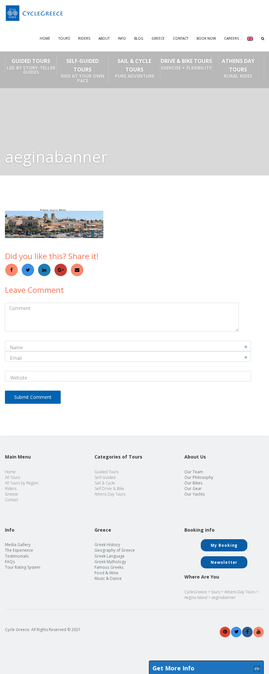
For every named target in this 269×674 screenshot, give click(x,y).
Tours (64, 38)
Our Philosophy (198, 477)
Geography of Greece (114, 550)
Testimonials (17, 556)
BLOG (138, 38)
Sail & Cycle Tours (134, 68)
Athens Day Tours (238, 68)
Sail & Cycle (104, 483)
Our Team (193, 472)
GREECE (158, 38)
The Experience (19, 550)
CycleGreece (195, 592)
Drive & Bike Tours (186, 64)
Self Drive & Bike (109, 488)
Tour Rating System (22, 567)
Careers (231, 38)
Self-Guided (104, 477)
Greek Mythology (110, 561)
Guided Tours (31, 66)
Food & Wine (106, 573)
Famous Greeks (108, 567)
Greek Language (109, 556)
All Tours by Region (21, 483)
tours (215, 592)
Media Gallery (18, 544)
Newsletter (224, 562)
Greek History (107, 544)
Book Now (206, 38)
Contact (180, 38)
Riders (84, 38)
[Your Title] (225, 632)
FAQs (10, 561)
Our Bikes (193, 483)
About (104, 38)
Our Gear (193, 488)
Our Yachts (194, 494)
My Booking (224, 545)
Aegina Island (195, 597)
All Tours (12, 477)
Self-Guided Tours (82, 70)
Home (45, 38)
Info (122, 38)
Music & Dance (108, 578)
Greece (11, 494)
